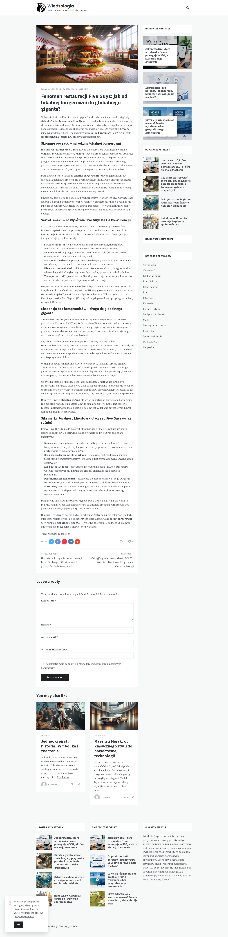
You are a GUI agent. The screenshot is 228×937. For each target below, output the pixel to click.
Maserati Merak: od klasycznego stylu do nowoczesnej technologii (113, 748)
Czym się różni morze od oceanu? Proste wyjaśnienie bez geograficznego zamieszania (159, 126)
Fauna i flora (150, 281)
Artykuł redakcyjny (59, 533)
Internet (148, 297)
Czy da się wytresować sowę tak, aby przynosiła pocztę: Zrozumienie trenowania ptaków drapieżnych (176, 184)
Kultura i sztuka (151, 308)
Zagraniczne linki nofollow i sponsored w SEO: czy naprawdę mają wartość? (159, 92)
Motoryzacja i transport (156, 325)
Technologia (150, 341)
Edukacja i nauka (152, 275)
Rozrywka (148, 330)
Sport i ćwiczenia (152, 336)
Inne (145, 292)
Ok (18, 924)
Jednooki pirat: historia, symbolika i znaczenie (59, 746)
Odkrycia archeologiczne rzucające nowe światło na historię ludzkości (175, 203)
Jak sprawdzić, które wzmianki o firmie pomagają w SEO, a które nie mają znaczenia (157, 55)
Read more (63, 777)
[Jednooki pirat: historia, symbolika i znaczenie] (41, 722)
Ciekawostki (149, 270)
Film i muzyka (150, 286)
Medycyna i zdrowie (154, 314)
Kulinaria (83, 89)
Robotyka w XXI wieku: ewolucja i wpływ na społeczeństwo (174, 221)
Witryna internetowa (54, 649)
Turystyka (148, 347)
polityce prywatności (24, 916)
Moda (146, 319)
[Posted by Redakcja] (44, 784)
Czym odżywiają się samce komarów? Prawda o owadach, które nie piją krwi (122, 898)
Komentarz (48, 600)
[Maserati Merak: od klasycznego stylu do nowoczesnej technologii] (94, 722)
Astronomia (149, 264)
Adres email (49, 637)
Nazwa (46, 624)
